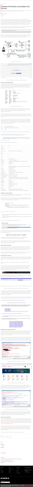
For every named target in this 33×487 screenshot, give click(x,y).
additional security (14, 428)
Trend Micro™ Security (6, 420)
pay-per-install (8, 22)
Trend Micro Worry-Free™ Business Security (23, 421)
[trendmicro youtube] (8, 478)
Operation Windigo (14, 20)
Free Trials (10, 472)
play (24, 426)
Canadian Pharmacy (27, 340)
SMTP (20, 338)
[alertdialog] (16, 485)
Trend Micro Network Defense (14, 420)
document (22, 432)
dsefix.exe (22, 122)
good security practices (22, 427)
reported (9, 21)
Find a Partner (2, 472)
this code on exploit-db (13, 267)
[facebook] (3, 478)
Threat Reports (2, 471)
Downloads (10, 471)
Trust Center (18, 473)
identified (30, 23)
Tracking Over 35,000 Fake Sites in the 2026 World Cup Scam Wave (8, 461)
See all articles (2, 462)
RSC (25, 293)
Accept (27, 485)
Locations (18, 471)
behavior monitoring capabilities (6, 422)
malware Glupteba (18, 19)
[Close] (32, 485)
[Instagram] (6, 478)
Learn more (9, 486)
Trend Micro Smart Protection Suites (12, 421)
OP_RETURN (15, 220)
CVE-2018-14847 (20, 31)
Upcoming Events (18, 472)
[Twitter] (4, 478)
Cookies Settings (22, 485)
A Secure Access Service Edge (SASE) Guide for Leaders (6, 460)
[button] (3, 452)
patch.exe (26, 122)
